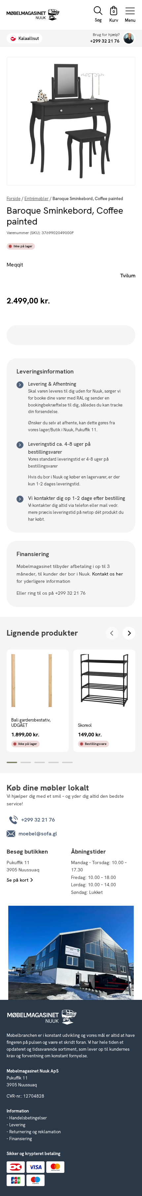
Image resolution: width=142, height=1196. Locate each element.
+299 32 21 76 (105, 41)
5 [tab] (67, 762)
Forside (13, 198)
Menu (130, 20)
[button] (113, 15)
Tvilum (127, 275)
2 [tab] (25, 762)
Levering (17, 1125)
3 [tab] (39, 762)
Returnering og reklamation (35, 1132)
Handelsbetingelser (28, 1118)
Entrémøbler (36, 198)
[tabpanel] (38, 701)
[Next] (129, 633)
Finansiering (20, 1139)
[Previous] (112, 633)
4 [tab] (53, 762)
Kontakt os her (107, 574)
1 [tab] (12, 762)
